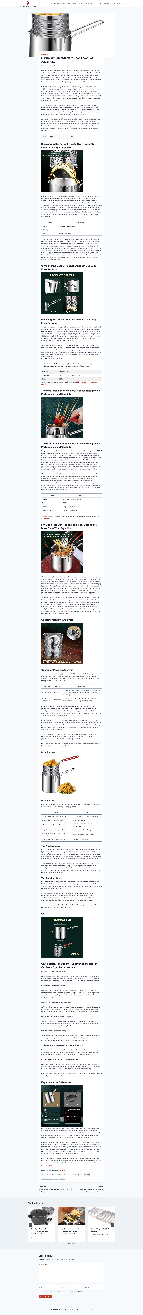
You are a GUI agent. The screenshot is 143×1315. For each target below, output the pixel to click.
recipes (62, 1178)
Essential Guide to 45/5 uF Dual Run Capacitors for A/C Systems (92, 1189)
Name (42, 1287)
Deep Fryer (67, 1174)
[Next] (112, 1225)
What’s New (55, 3)
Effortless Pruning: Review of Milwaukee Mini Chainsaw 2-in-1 (54, 1189)
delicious (75, 1174)
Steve (44, 66)
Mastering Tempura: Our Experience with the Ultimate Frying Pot (70, 1231)
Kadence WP (88, 1310)
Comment (43, 1265)
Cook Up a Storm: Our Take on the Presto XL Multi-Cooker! (39, 1231)
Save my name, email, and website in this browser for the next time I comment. (64, 1292)
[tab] (68, 1243)
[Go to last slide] (30, 1225)
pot (56, 1178)
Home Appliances (109, 3)
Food (81, 1174)
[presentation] (41, 1216)
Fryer (87, 1174)
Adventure (45, 1174)
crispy (59, 1174)
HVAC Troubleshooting (74, 3)
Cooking (52, 1174)
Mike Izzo (64, 1237)
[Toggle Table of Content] (71, 136)
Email (64, 1287)
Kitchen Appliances (47, 1178)
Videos (63, 3)
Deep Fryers (45, 54)
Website (87, 1287)
